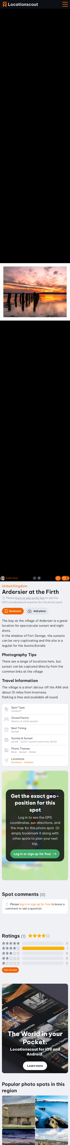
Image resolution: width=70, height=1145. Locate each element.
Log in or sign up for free (33, 854)
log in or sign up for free (30, 598)
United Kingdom (14, 586)
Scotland (16, 762)
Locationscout (20, 4)
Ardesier (29, 762)
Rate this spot (10, 970)
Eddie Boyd (12, 578)
